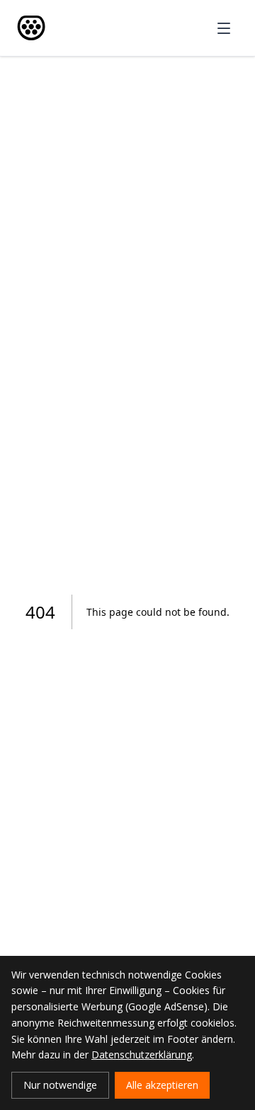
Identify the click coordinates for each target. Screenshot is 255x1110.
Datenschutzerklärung (141, 1054)
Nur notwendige (60, 1085)
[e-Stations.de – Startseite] (31, 28)
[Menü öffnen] (224, 28)
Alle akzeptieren (162, 1085)
